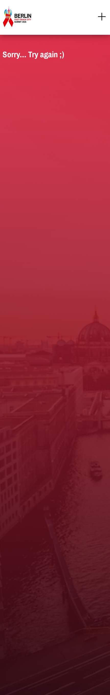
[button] (101, 17)
